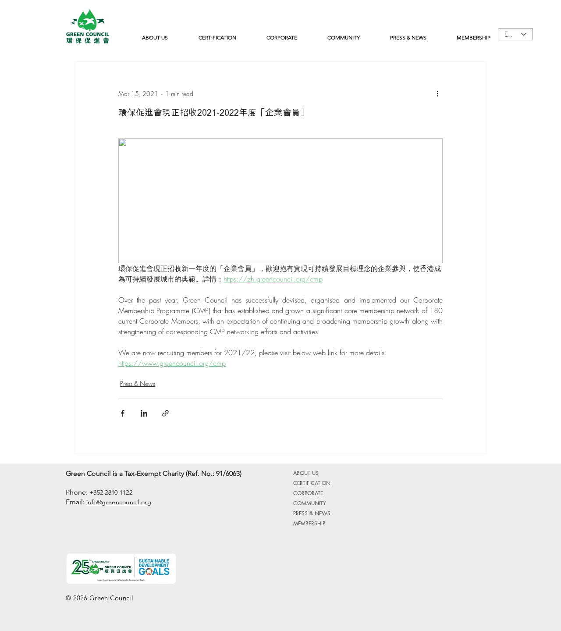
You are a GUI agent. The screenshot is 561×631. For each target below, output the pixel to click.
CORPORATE (308, 493)
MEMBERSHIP (309, 523)
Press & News (137, 383)
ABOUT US (306, 473)
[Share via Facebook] (122, 413)
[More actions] (437, 93)
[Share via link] (165, 413)
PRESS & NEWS (311, 513)
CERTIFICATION (311, 483)
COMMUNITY (309, 503)
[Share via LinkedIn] (144, 413)
